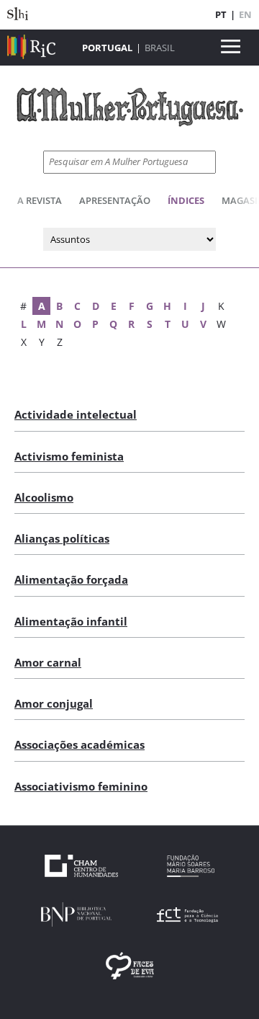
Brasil (160, 47)
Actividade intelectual (75, 414)
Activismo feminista (69, 456)
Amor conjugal (53, 703)
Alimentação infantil (70, 621)
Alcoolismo (43, 497)
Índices (186, 200)
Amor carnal (47, 662)
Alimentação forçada (71, 579)
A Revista (39, 200)
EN (245, 14)
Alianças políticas (61, 538)
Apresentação (114, 200)
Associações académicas (79, 744)
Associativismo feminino (80, 786)
